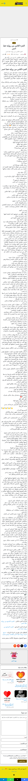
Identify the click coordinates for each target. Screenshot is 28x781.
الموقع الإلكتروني (23, 749)
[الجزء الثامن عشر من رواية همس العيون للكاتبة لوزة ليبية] (21, 677)
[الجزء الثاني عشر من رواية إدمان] (7, 674)
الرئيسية (15, 39)
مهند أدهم (22, 54)
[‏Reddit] (14, 645)
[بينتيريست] (18, 645)
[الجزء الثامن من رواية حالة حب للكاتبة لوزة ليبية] (7, 696)
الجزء (11, 39)
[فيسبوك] (25, 645)
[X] (21, 645)
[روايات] (18, 3)
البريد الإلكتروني (23, 743)
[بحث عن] (26, 3)
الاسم (25, 737)
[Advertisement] (14, 22)
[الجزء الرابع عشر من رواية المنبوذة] (21, 693)
